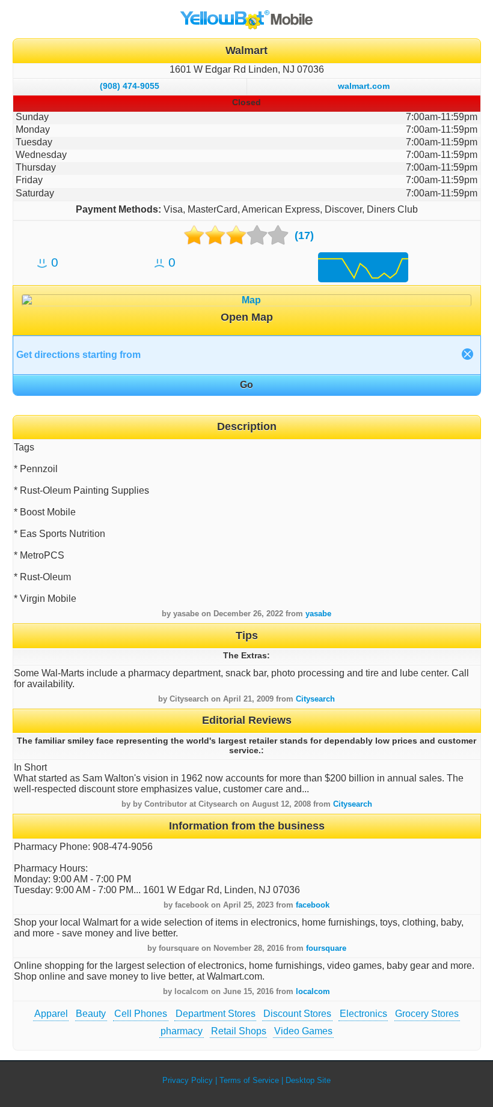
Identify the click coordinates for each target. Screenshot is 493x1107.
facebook (312, 904)
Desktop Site (308, 1080)
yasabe (318, 613)
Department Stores (216, 1013)
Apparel (51, 1013)
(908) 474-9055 (129, 86)
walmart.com (364, 86)
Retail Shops (238, 1031)
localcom (313, 991)
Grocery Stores (427, 1013)
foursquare (326, 948)
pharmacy (182, 1031)
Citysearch (315, 698)
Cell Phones (140, 1013)
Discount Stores (297, 1013)
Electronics (363, 1013)
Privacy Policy (187, 1080)
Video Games (303, 1031)
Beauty (91, 1013)
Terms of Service (249, 1080)
